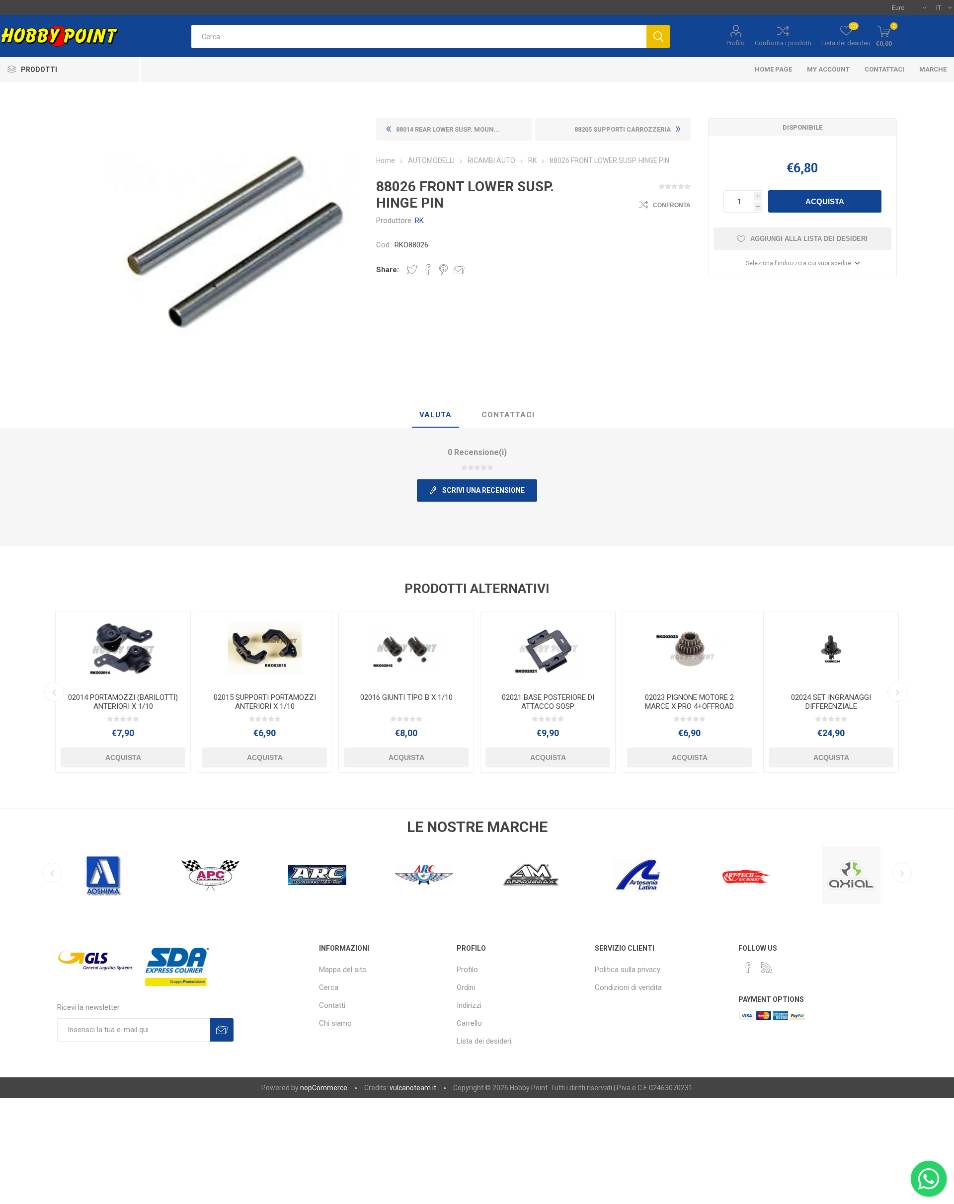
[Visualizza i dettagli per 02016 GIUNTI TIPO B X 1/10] (406, 648)
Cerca (328, 987)
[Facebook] (748, 968)
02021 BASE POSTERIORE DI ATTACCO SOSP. (548, 702)
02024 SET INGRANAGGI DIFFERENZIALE (831, 702)
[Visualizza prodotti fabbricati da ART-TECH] (637, 875)
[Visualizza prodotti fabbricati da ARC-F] (317, 875)
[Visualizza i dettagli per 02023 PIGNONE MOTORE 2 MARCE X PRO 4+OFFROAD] (689, 648)
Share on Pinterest (443, 269)
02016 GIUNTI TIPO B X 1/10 (406, 697)
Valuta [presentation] (435, 414)
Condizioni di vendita (628, 987)
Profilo (735, 43)
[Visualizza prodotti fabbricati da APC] (103, 875)
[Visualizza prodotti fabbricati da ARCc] (210, 875)
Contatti (332, 1005)
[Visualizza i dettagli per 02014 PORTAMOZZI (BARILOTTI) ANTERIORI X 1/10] (123, 648)
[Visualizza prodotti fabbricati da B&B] (851, 875)
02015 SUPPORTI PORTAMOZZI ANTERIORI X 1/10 (265, 702)
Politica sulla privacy (627, 969)
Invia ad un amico (459, 269)
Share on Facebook (427, 269)
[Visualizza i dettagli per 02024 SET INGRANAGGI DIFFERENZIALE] (831, 648)
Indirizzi (469, 1005)
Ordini (466, 987)
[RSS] (767, 968)
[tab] (435, 415)
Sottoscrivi (222, 1030)
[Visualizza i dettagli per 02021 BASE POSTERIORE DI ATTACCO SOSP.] (547, 648)
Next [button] (897, 692)
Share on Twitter (411, 269)
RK (419, 220)
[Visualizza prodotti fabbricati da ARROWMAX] (424, 875)
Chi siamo (335, 1023)
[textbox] (418, 36)
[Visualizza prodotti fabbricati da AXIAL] (744, 875)
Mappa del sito (343, 969)
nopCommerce (323, 1088)
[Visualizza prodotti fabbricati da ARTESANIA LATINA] (530, 875)
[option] (123, 692)
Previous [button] (54, 692)
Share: (387, 269)
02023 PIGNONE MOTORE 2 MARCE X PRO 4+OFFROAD (689, 702)
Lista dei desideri (484, 1041)
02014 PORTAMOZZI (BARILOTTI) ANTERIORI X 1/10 (123, 702)
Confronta (672, 205)
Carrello (469, 1023)
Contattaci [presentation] (508, 414)
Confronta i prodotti (783, 43)
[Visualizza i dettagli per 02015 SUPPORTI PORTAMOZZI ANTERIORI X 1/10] (264, 648)
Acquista (824, 201)
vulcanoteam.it (413, 1088)
